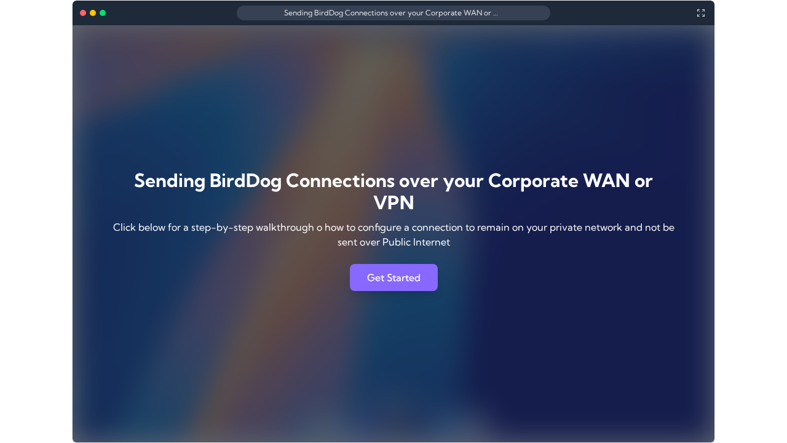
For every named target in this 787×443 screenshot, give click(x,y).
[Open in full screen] (701, 13)
